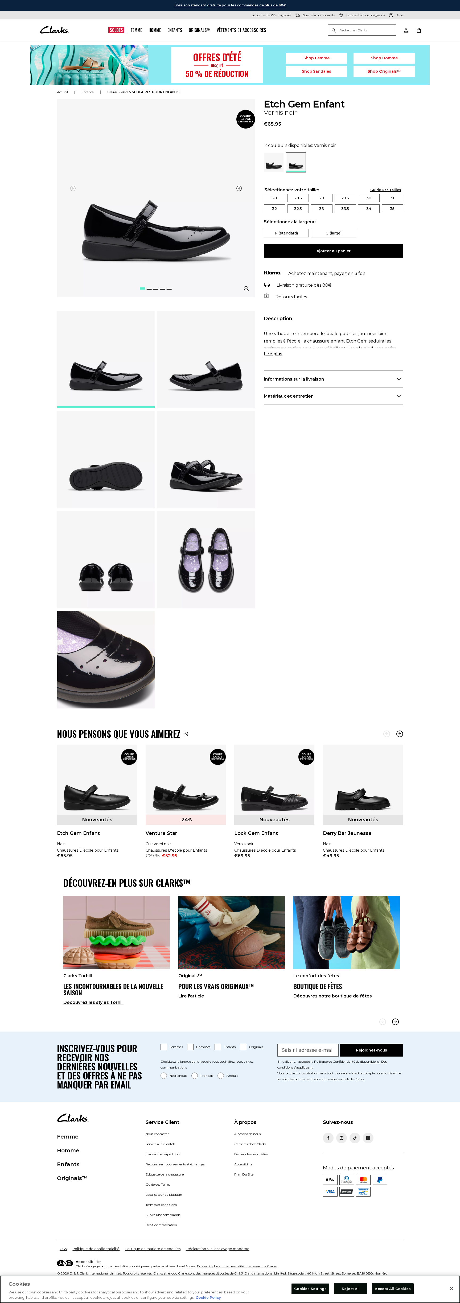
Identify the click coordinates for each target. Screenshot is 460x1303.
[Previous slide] (382, 1022)
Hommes (203, 1047)
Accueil (62, 92)
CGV (63, 1249)
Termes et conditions (161, 1205)
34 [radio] (368, 208)
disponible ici (370, 1061)
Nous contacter (157, 1134)
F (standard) (286, 233)
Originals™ (199, 30)
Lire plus (273, 353)
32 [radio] (274, 208)
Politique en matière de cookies (152, 1249)
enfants (87, 92)
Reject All (351, 1288)
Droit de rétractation (161, 1225)
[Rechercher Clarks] (362, 30)
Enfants (174, 30)
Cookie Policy (208, 1297)
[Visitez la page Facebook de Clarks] (328, 1138)
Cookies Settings (310, 1288)
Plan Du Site (243, 1174)
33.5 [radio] (345, 208)
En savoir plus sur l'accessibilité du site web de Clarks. (237, 1266)
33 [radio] (321, 208)
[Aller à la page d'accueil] (54, 30)
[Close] (451, 1288)
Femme (136, 30)
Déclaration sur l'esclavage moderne (217, 1249)
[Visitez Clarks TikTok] (355, 1138)
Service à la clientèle (160, 1144)
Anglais (232, 1076)
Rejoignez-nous (371, 1050)
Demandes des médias (251, 1154)
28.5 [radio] (298, 198)
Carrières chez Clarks (250, 1144)
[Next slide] (395, 1022)
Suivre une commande (163, 1215)
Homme (155, 30)
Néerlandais (178, 1076)
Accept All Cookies (392, 1288)
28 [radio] (274, 198)
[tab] (106, 359)
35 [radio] (392, 208)
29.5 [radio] (345, 198)
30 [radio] (368, 198)
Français (206, 1076)
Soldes (116, 30)
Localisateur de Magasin (164, 1195)
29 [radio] (321, 198)
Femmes (176, 1047)
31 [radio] (392, 198)
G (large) (334, 233)
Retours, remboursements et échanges (175, 1164)
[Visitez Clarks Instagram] (341, 1138)
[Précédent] (386, 734)
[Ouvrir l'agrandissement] (246, 288)
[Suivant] (399, 734)
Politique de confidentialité (96, 1249)
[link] (245, 119)
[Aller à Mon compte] (405, 30)
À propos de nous (247, 1134)
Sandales (316, 71)
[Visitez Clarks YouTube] (368, 1138)
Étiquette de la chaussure (165, 1174)
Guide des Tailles (158, 1184)
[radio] (274, 170)
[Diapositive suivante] (239, 188)
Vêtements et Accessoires (241, 30)
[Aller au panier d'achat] (418, 30)
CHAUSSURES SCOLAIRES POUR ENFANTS (143, 92)
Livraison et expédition (163, 1154)
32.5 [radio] (298, 208)
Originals (256, 1047)
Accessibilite (243, 1164)
